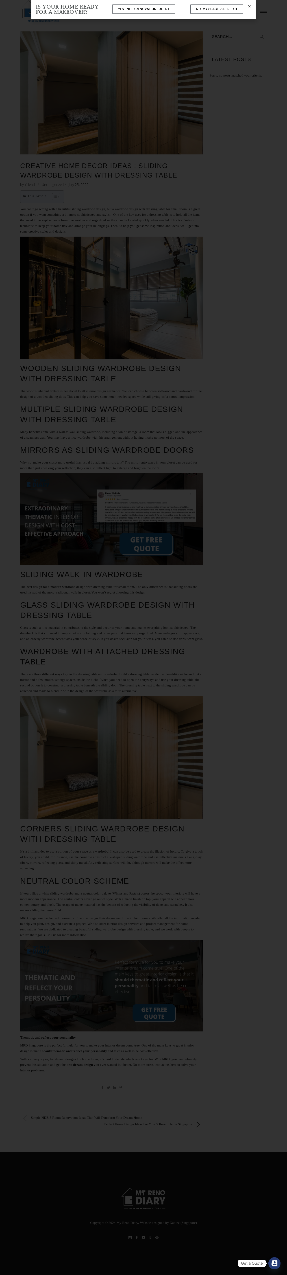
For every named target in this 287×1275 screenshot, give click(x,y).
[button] (249, 6)
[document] (143, 637)
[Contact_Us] (274, 1263)
